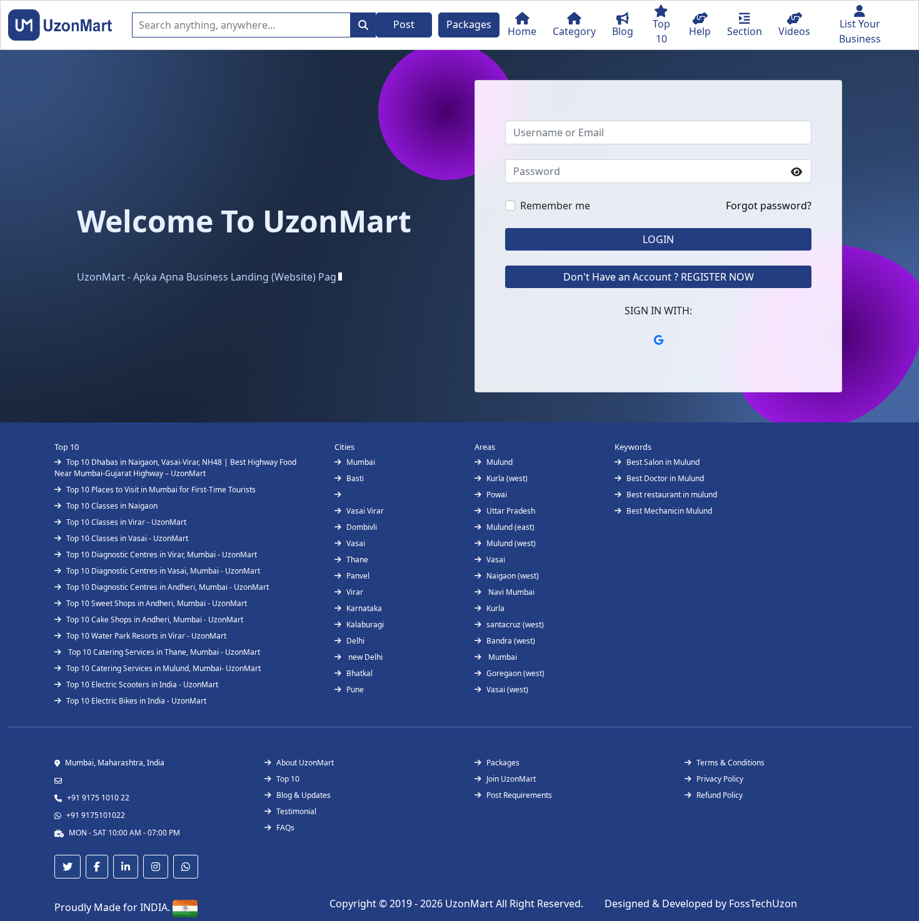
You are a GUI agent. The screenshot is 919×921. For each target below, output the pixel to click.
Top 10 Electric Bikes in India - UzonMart (136, 700)
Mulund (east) (510, 527)
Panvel (357, 575)
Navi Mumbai (510, 592)
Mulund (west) (511, 543)
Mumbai (360, 462)
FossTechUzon (763, 903)
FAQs (285, 827)
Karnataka (364, 608)
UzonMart (470, 903)
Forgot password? (768, 205)
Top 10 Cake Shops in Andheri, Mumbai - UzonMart (154, 619)
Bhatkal (359, 673)
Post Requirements (519, 795)
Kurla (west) (507, 478)
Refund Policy (719, 795)
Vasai (355, 543)
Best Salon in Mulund (663, 462)
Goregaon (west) (515, 673)
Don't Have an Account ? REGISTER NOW (658, 277)
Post (403, 24)
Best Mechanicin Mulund (669, 510)
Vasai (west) (507, 689)
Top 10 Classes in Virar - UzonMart (126, 522)
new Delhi (364, 657)
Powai (496, 494)
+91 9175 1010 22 (98, 797)
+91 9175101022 (95, 815)
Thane (357, 559)
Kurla (495, 608)
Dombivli (361, 527)
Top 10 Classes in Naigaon (112, 505)
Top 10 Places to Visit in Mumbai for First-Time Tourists (161, 489)
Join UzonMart (511, 779)
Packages (468, 24)
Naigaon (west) (512, 575)
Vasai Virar (365, 510)
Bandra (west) (510, 640)
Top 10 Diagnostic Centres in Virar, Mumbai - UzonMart (161, 554)
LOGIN (658, 239)
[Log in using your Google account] (658, 340)
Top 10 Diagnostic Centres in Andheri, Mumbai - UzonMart (167, 587)
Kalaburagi (365, 624)
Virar (354, 592)
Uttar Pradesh (510, 510)
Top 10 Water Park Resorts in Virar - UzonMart (146, 635)
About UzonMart (305, 762)
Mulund (499, 462)
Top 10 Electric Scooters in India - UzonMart (142, 684)
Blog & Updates (303, 795)
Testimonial (296, 811)
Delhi (355, 640)
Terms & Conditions (730, 762)
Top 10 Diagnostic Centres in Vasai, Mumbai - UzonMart (163, 570)
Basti (355, 478)
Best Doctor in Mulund (665, 478)
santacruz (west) (515, 624)
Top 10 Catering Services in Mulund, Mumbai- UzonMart (163, 668)
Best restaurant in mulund (671, 494)
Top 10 (287, 779)
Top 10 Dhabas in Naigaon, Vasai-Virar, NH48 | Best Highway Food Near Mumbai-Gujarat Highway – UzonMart (175, 468)
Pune (355, 689)
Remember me (555, 205)
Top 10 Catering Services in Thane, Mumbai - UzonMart (163, 652)
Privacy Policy (719, 779)
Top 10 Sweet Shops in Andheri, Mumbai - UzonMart (156, 603)
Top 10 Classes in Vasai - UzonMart (127, 538)
